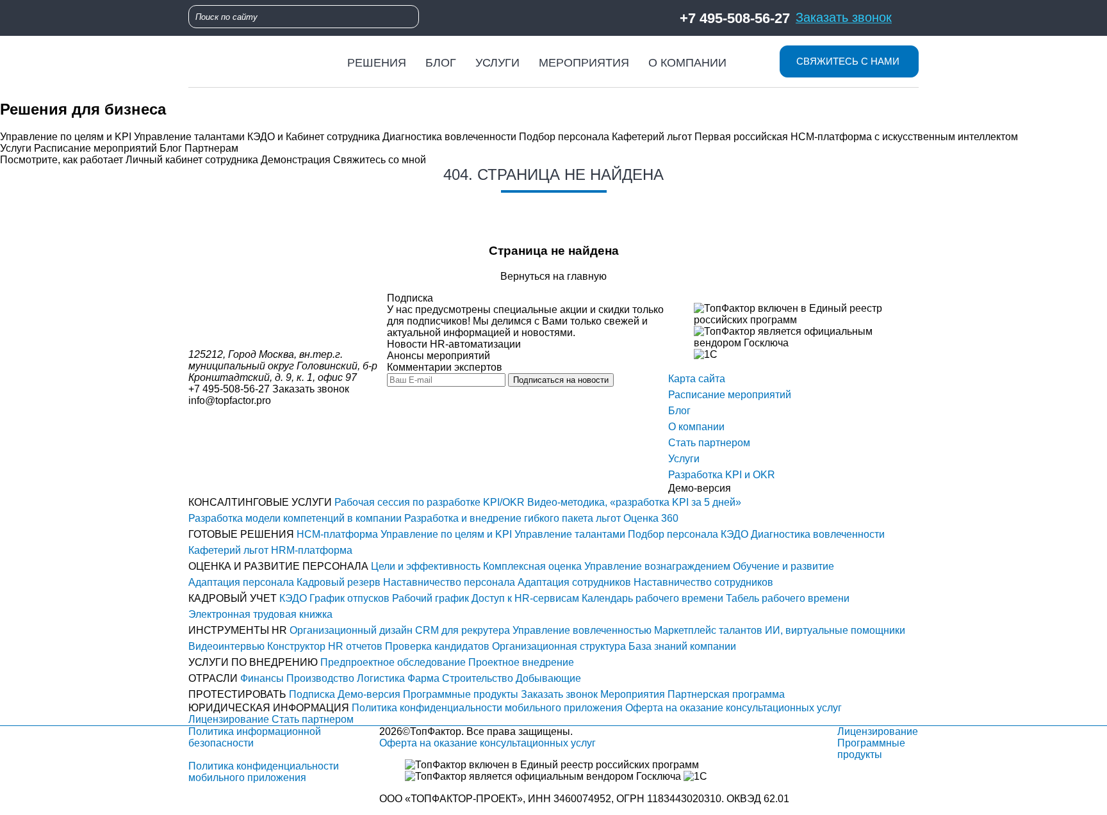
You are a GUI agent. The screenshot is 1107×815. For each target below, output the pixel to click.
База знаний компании (682, 646)
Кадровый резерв (339, 582)
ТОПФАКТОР (442, 798)
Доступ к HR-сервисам (525, 598)
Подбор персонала (564, 136)
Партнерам (211, 148)
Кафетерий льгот (652, 136)
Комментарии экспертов (444, 367)
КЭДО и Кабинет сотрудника (313, 136)
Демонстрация (296, 159)
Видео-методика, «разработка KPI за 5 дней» (634, 502)
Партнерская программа (726, 694)
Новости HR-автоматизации (454, 344)
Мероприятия (584, 62)
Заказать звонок (844, 17)
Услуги (497, 62)
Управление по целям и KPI (65, 136)
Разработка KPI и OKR (721, 474)
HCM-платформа (337, 534)
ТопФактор (435, 731)
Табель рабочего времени (787, 598)
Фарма (423, 678)
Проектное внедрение (521, 662)
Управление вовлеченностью (582, 630)
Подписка (312, 694)
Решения (376, 62)
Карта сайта (696, 378)
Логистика (381, 678)
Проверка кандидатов (437, 646)
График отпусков (349, 598)
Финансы (262, 678)
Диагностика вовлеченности (449, 136)
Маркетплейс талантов (708, 630)
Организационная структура (559, 646)
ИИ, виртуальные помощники (835, 630)
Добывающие (548, 678)
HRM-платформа (311, 550)
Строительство (477, 678)
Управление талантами (189, 136)
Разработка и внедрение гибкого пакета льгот (512, 518)
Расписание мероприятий (95, 148)
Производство (320, 678)
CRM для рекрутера (462, 630)
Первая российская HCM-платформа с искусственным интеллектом (856, 136)
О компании (687, 62)
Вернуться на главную (553, 276)
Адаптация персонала (241, 582)
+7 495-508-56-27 (735, 17)
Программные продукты (460, 694)
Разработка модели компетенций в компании (295, 518)
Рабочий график (430, 598)
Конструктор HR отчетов (324, 646)
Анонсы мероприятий (438, 355)
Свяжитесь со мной (379, 159)
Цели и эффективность (425, 566)
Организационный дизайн (351, 630)
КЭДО (734, 534)
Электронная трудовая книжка (260, 614)
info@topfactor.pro (229, 400)
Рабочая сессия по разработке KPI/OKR (429, 502)
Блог (440, 62)
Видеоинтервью (226, 646)
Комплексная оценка (532, 566)
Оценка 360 (650, 518)
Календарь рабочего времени (652, 598)
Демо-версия (369, 694)
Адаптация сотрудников (574, 582)
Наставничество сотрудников (703, 582)
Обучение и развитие (783, 566)
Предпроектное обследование (393, 662)
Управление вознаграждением (657, 566)
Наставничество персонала (449, 582)
